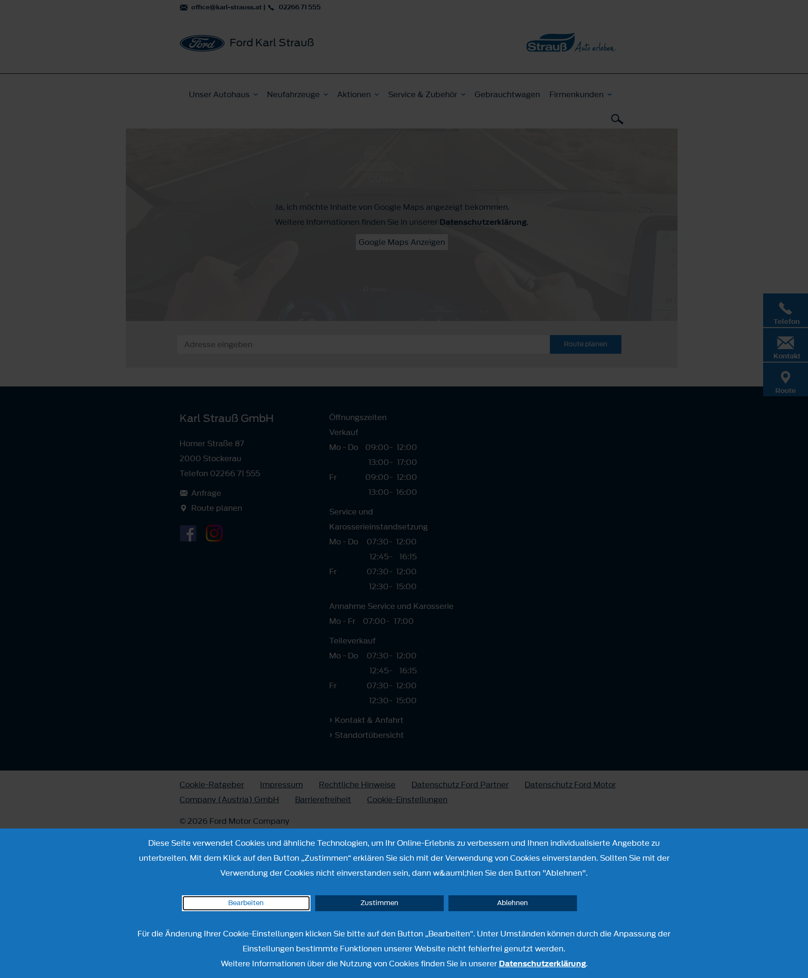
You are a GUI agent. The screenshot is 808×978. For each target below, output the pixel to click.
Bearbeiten (246, 903)
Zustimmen (379, 903)
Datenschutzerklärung (542, 963)
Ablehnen (512, 903)
